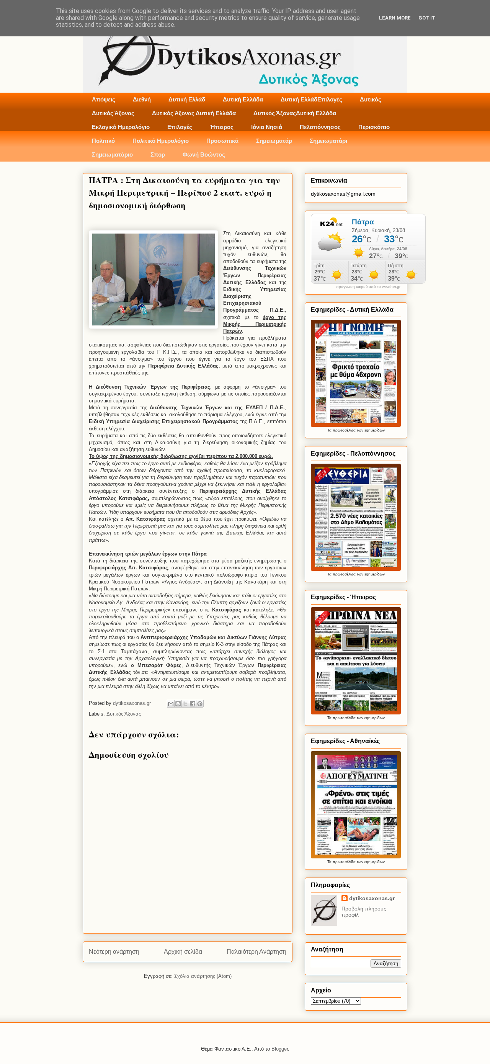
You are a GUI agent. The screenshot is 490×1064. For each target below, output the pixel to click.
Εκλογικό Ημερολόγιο (121, 127)
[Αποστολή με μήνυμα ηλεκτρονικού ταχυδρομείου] (171, 704)
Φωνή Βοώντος (204, 154)
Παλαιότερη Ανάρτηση (256, 951)
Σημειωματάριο (112, 154)
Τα (330, 430)
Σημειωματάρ (274, 140)
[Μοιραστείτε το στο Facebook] (192, 704)
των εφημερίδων (370, 430)
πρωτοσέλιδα (344, 430)
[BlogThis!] (178, 704)
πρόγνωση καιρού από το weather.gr (368, 287)
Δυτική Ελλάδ (186, 99)
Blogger (279, 1049)
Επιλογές (179, 127)
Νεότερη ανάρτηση (114, 951)
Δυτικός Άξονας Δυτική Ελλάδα (194, 113)
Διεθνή (142, 99)
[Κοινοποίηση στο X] (185, 704)
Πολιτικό (103, 140)
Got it (427, 18)
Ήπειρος (222, 127)
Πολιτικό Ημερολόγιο (160, 140)
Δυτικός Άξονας (113, 113)
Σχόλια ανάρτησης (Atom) (203, 976)
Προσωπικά (222, 140)
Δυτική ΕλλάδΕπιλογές (311, 99)
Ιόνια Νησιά (266, 127)
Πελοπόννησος (320, 127)
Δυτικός (370, 99)
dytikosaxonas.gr (372, 898)
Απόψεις (103, 99)
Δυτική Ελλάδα (243, 99)
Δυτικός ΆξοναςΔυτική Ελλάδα (294, 113)
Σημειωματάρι (328, 140)
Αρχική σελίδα (183, 951)
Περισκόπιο (374, 127)
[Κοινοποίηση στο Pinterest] (200, 704)
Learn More (395, 18)
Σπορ (157, 154)
